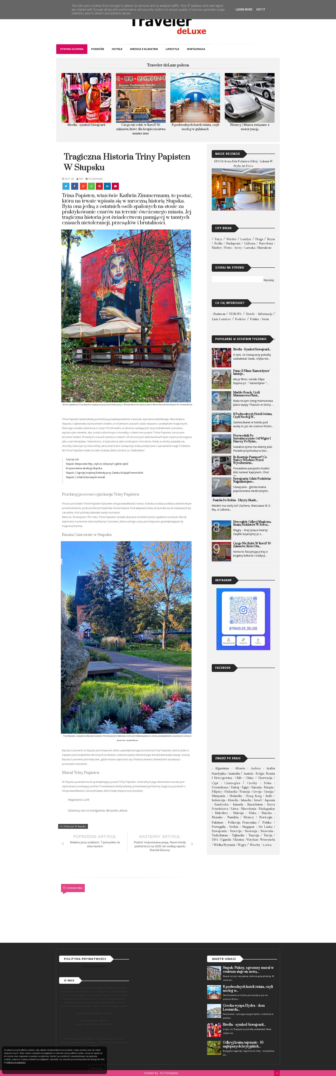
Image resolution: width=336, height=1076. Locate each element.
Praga (259, 239)
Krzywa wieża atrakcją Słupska (84, 468)
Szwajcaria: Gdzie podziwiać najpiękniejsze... (252, 480)
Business (219, 314)
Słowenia (267, 831)
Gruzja (268, 792)
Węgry (242, 845)
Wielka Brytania (224, 845)
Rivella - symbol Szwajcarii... (252, 349)
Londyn (245, 239)
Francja (245, 792)
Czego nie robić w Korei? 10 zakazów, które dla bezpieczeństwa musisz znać (86, 129)
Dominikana (220, 787)
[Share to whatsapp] (91, 186)
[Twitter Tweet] (66, 186)
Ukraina (238, 840)
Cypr (215, 783)
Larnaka (249, 248)
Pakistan (217, 823)
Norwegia (265, 817)
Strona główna (71, 49)
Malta (252, 813)
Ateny (238, 248)
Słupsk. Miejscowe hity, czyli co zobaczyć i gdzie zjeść (97, 463)
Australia (234, 774)
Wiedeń (231, 239)
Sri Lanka (265, 827)
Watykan (252, 840)
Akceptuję (97, 1068)
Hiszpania (218, 796)
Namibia (233, 817)
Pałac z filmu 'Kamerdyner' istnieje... (251, 372)
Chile (238, 778)
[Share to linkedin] (107, 186)
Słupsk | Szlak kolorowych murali (86, 477)
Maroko (267, 813)
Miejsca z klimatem (144, 49)
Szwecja (235, 831)
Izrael (258, 800)
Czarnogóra (232, 783)
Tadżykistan (220, 835)
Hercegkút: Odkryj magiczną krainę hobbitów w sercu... (252, 523)
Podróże (97, 49)
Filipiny (217, 792)
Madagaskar (267, 809)
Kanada (238, 804)
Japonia (269, 800)
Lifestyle (172, 49)
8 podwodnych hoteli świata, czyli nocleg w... (252, 415)
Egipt (245, 787)
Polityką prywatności (15, 1062)
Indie (269, 796)
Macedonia (248, 809)
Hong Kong (254, 796)
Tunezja (253, 835)
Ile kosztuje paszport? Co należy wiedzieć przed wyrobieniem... (250, 460)
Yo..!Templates (169, 1073)
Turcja (267, 835)
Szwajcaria (219, 831)
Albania (240, 768)
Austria (248, 774)
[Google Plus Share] (83, 186)
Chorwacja (265, 778)
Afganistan (222, 768)
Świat (265, 319)
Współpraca (196, 49)
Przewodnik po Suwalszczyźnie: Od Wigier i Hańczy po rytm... (252, 438)
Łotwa (267, 845)
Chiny (250, 778)
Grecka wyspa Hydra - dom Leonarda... (244, 1008)
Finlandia (230, 792)
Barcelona (266, 243)
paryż (218, 239)
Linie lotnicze (221, 319)
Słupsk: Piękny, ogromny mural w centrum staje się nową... (248, 970)
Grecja (257, 792)
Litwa (234, 809)
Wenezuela (267, 840)
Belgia (260, 774)
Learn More (244, 9)
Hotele (117, 49)
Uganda (225, 840)
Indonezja (218, 800)
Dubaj (235, 787)
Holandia (235, 796)
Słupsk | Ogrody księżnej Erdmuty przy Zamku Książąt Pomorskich (105, 472)
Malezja (238, 813)
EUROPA (235, 314)
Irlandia (233, 800)
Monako (217, 817)
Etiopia (268, 787)
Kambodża (221, 804)
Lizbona (249, 243)
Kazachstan (255, 804)
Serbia (233, 827)
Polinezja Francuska (242, 823)
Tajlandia (238, 835)
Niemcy (248, 817)
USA (215, 840)
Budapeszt (233, 243)
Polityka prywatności (94, 966)
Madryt (217, 248)
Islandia (246, 800)
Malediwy (221, 813)
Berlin (218, 243)
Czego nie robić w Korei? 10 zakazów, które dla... (252, 545)
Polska (254, 319)
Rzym (271, 239)
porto (228, 248)
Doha (267, 783)
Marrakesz (264, 248)
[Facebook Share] (75, 186)
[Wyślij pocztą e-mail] (115, 186)
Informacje (265, 314)
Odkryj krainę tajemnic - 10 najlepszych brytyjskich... (243, 1044)
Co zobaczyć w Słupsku (73, 826)
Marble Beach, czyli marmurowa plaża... (246, 394)
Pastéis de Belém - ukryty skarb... (235, 500)
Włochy (255, 845)
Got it (260, 9)
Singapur (248, 827)
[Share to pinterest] (99, 186)
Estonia (256, 787)
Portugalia (219, 827)
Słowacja (251, 831)
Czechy (252, 783)
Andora (256, 768)
